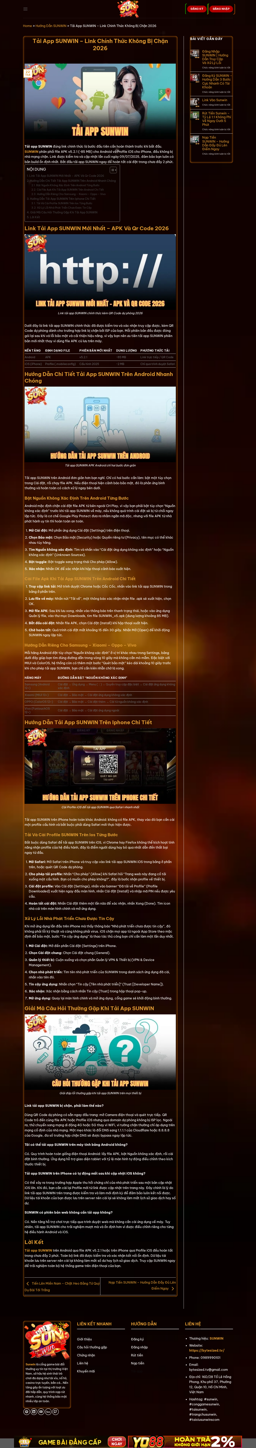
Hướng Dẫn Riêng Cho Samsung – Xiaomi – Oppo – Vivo (71, 194)
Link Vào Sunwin (214, 100)
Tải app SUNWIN (38, 1250)
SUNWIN (31, 152)
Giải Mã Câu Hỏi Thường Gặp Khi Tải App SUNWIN (63, 212)
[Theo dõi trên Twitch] (55, 1411)
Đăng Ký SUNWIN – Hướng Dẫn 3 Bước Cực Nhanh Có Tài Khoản (217, 81)
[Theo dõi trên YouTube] (41, 1411)
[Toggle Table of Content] (111, 170)
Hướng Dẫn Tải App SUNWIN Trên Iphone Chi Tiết (63, 199)
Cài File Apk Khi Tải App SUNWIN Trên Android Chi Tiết (70, 189)
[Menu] (25, 9)
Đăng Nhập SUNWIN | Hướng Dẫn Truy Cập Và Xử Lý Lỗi (215, 57)
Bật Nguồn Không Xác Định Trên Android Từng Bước (68, 185)
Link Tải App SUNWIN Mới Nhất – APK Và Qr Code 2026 (66, 176)
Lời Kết (35, 217)
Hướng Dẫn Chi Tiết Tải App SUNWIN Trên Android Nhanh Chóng (73, 181)
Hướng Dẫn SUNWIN (51, 26)
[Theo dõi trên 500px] (48, 1411)
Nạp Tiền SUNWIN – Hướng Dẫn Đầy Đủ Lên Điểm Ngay (215, 143)
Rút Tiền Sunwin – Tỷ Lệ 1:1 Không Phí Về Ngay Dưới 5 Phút (216, 119)
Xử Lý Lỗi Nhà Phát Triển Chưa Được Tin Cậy (64, 207)
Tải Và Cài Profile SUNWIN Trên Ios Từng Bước (64, 203)
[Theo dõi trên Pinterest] (26, 1411)
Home (27, 26)
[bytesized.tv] (128, 9)
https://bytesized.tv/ (207, 1350)
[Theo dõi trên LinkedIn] (34, 1411)
